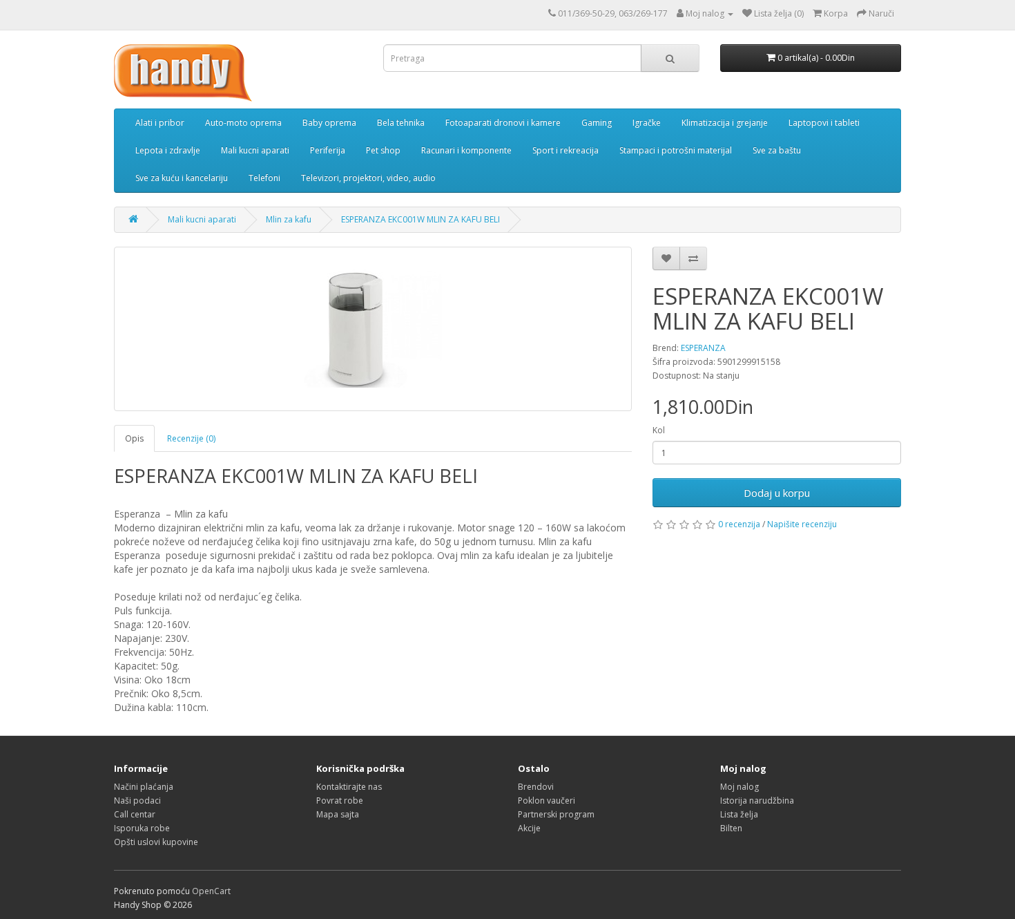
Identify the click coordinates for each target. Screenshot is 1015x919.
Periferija (327, 150)
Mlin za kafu (288, 219)
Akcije (529, 828)
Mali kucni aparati (255, 150)
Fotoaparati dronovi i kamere (503, 123)
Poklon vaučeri (546, 800)
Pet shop (383, 150)
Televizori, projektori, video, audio (368, 178)
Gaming (596, 123)
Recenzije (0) (191, 438)
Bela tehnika (401, 123)
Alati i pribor (159, 123)
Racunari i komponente (466, 150)
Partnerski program (556, 814)
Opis (134, 438)
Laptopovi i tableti (824, 123)
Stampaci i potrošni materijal (675, 150)
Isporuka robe (142, 828)
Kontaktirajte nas (349, 787)
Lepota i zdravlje (167, 150)
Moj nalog (739, 787)
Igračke (646, 123)
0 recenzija (739, 524)
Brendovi (536, 787)
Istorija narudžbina (757, 800)
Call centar (134, 814)
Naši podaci (137, 800)
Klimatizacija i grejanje (725, 123)
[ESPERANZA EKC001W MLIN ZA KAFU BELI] (373, 329)
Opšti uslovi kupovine (156, 842)
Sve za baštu (777, 150)
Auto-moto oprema (243, 123)
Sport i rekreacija (565, 150)
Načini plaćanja (143, 787)
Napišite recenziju (802, 524)
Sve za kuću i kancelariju (181, 178)
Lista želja (739, 814)
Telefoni (264, 178)
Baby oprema (329, 123)
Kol (658, 430)
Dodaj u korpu (777, 493)
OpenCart (211, 891)
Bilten (731, 828)
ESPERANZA (703, 348)
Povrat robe (339, 800)
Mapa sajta (337, 814)
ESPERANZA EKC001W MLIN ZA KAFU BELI (420, 219)
